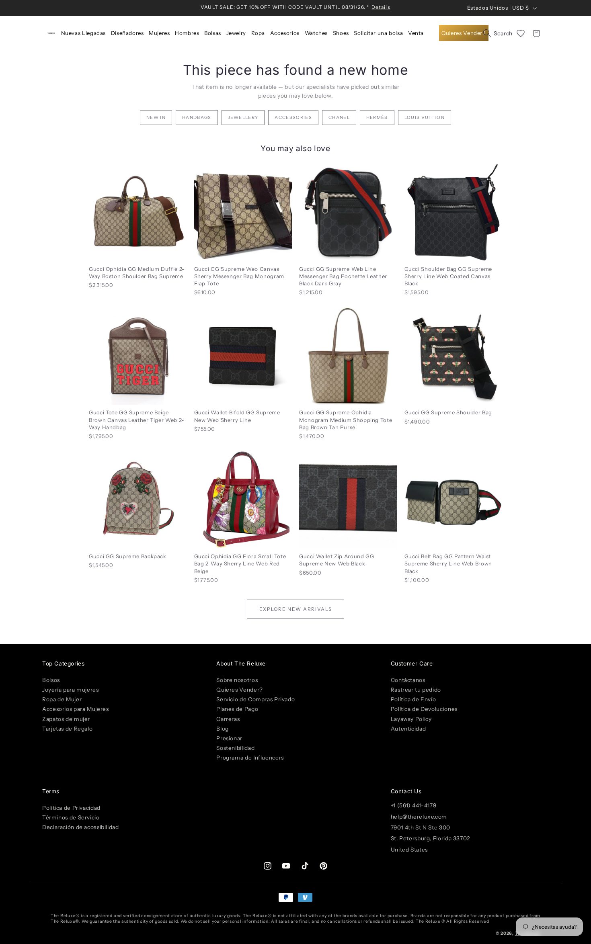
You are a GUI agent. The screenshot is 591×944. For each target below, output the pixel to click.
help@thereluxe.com (419, 816)
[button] (127, 33)
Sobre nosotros (237, 679)
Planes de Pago (237, 709)
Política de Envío (413, 699)
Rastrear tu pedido (416, 689)
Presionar (229, 738)
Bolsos (51, 679)
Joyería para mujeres (70, 689)
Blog (222, 728)
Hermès (377, 117)
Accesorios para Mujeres (75, 709)
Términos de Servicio (71, 817)
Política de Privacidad (71, 807)
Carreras (228, 718)
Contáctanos (408, 679)
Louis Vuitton (424, 117)
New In (156, 117)
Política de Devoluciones (424, 709)
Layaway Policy (411, 718)
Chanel (339, 117)
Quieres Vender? (239, 689)
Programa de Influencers (250, 757)
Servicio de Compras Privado (255, 699)
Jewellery (243, 117)
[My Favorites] (521, 33)
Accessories (293, 117)
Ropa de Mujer (62, 699)
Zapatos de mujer (66, 718)
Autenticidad (408, 728)
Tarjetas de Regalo (67, 728)
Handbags (196, 117)
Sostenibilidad (235, 748)
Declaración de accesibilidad (80, 827)
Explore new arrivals (295, 609)
